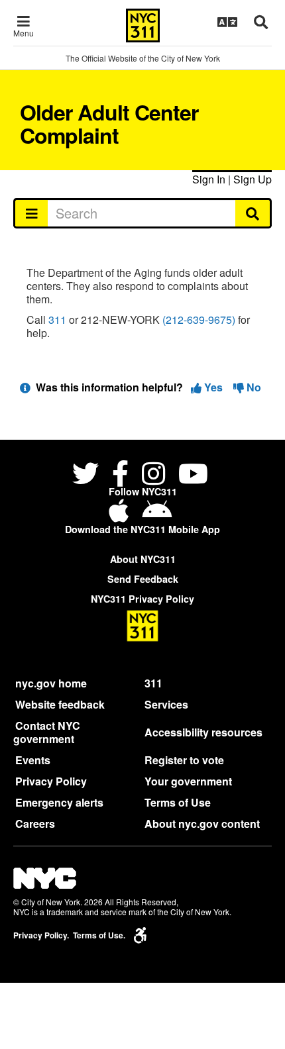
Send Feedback (142, 578)
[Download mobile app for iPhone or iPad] (121, 516)
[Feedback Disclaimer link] (25, 387)
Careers (35, 823)
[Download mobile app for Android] (157, 516)
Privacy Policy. (41, 935)
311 (57, 319)
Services (166, 704)
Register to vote (184, 760)
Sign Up (252, 179)
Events (32, 760)
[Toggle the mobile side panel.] (30, 213)
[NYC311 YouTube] (193, 475)
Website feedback (60, 704)
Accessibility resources (203, 732)
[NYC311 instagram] (153, 475)
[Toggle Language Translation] (227, 22)
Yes (213, 387)
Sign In (208, 179)
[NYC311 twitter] (88, 475)
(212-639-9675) (198, 319)
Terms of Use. (99, 935)
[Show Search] (261, 22)
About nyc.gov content (202, 823)
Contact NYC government (46, 732)
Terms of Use (177, 802)
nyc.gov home (51, 683)
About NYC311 (143, 559)
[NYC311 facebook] (120, 475)
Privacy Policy (51, 781)
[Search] (253, 213)
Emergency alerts (59, 802)
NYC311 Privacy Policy (142, 598)
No (252, 387)
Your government (188, 781)
